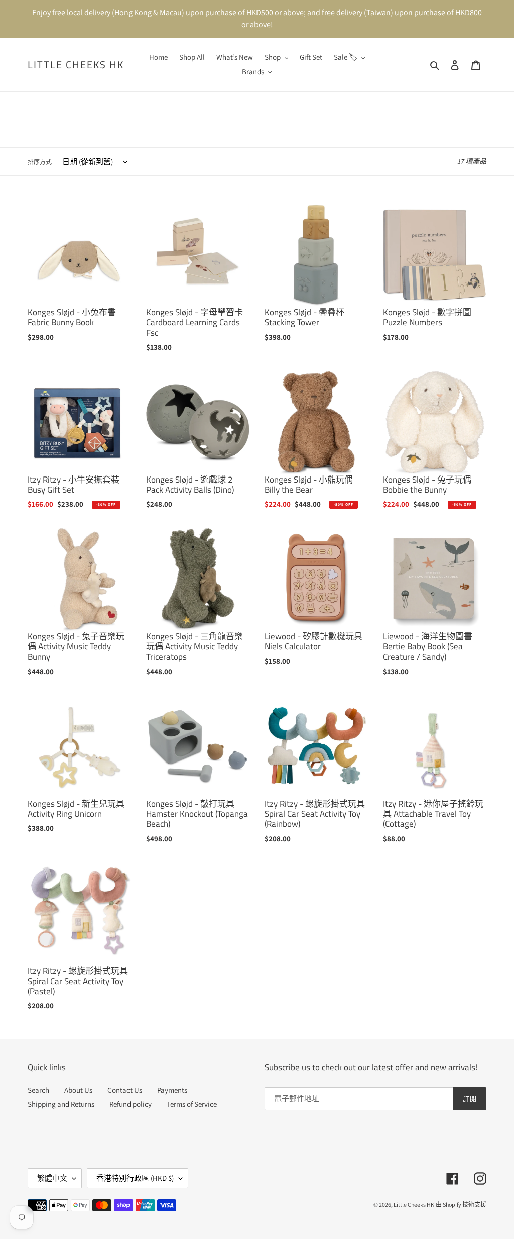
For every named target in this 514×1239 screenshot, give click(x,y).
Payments (172, 1090)
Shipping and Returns (61, 1104)
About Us (78, 1090)
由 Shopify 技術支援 (461, 1204)
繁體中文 (52, 1178)
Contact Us (124, 1090)
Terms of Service (192, 1104)
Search (38, 1090)
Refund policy (130, 1104)
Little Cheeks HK (76, 65)
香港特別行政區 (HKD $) (135, 1178)
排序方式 (40, 162)
